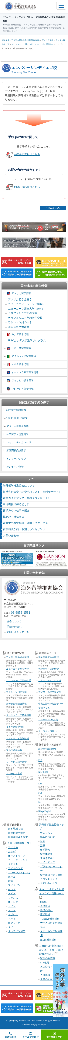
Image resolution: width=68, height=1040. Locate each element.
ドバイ (11, 918)
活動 (42, 845)
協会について (14, 621)
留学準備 (45, 914)
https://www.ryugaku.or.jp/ (34, 1025)
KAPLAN (43, 772)
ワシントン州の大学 (20, 322)
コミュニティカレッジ (26, 304)
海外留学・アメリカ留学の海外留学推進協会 (21, 40)
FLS (40, 793)
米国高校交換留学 (18, 327)
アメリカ (13, 847)
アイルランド (15, 868)
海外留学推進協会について (19, 485)
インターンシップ (16, 458)
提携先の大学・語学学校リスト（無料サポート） (32, 491)
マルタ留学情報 (20, 364)
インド (11, 889)
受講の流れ (46, 910)
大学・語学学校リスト (19, 843)
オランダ (13, 901)
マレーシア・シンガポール (19, 874)
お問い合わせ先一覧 (18, 632)
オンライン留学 (15, 466)
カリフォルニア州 (19, 44)
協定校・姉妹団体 (13, 517)
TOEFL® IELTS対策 (17, 418)
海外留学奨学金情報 (48, 657)
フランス (13, 897)
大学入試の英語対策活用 (51, 924)
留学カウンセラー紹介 (16, 510)
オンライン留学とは (48, 731)
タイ (10, 927)
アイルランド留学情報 (24, 356)
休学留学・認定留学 (17, 434)
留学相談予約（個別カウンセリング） (25, 529)
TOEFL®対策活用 (50, 918)
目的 (42, 841)
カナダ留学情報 (20, 334)
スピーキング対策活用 (51, 933)
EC (39, 802)
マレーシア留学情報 (23, 388)
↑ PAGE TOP (53, 207)
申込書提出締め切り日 (16, 504)
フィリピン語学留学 (23, 380)
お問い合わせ (11, 535)
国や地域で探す (16, 828)
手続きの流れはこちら (27, 154)
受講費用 (45, 906)
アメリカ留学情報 (21, 293)
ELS (40, 760)
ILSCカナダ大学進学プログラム (27, 340)
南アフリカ (14, 922)
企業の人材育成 (48, 979)
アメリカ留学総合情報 (17, 657)
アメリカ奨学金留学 (20, 299)
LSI (40, 783)
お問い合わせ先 (48, 883)
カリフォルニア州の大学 (22, 313)
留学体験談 (46, 854)
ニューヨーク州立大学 (27, 308)
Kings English (44, 811)
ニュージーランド (18, 860)
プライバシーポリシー (51, 868)
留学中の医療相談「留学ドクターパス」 (27, 523)
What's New (46, 833)
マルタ (11, 910)
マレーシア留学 (14, 773)
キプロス (13, 914)
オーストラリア (16, 855)
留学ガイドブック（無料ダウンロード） (27, 498)
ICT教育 (44, 962)
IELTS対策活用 (48, 939)
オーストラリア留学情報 (25, 372)
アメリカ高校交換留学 (49, 692)
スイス (11, 893)
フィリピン (14, 885)
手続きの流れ (14, 626)
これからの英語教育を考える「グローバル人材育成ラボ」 (51, 950)
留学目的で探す (16, 833)
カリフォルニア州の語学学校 (41, 44)
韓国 (10, 881)
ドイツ (11, 906)
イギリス (13, 864)
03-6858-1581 (20, 612)
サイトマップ (47, 862)
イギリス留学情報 (21, 348)
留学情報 (45, 849)
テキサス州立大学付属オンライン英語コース (51, 891)
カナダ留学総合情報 (16, 703)
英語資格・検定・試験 (51, 968)
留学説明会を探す (18, 837)
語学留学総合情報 (16, 409)
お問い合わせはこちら (27, 187)
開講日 (44, 901)
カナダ (11, 851)
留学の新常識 (47, 958)
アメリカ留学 (47, 40)
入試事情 (45, 975)
